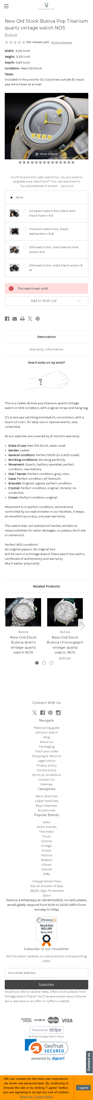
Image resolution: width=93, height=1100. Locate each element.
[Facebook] (7, 319)
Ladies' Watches (46, 801)
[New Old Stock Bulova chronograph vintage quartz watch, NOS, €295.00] (65, 612)
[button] (46, 1050)
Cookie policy (46, 770)
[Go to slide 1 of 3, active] (37, 663)
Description (46, 337)
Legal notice (46, 761)
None (19, 197)
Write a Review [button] (61, 42)
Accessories (47, 810)
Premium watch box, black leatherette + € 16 (48, 231)
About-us (46, 742)
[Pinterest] (37, 319)
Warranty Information (46, 349)
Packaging (46, 747)
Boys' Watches (46, 806)
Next (82, 625)
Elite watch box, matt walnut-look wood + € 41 (54, 249)
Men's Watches (46, 796)
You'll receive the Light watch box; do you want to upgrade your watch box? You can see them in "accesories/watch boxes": (46, 181)
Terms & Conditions (46, 775)
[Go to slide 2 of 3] (44, 663)
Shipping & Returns (46, 756)
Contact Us (46, 780)
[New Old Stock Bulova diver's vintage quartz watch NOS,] (23, 612)
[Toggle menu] (6, 6)
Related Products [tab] (46, 586)
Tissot (46, 836)
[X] (30, 319)
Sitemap (46, 784)
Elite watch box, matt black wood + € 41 (55, 267)
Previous (5, 625)
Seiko (46, 822)
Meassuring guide (46, 728)
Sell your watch (46, 732)
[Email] (14, 319)
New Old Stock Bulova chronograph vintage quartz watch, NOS (65, 645)
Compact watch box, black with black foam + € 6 (52, 213)
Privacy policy (46, 765)
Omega (46, 846)
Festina (46, 855)
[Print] (22, 319)
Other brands (47, 827)
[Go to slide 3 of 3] (51, 663)
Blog (46, 737)
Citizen (46, 865)
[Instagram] (58, 712)
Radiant (46, 860)
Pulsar (46, 850)
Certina (46, 841)
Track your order (46, 751)
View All (46, 869)
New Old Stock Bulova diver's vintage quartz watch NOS (23, 645)
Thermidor (46, 832)
